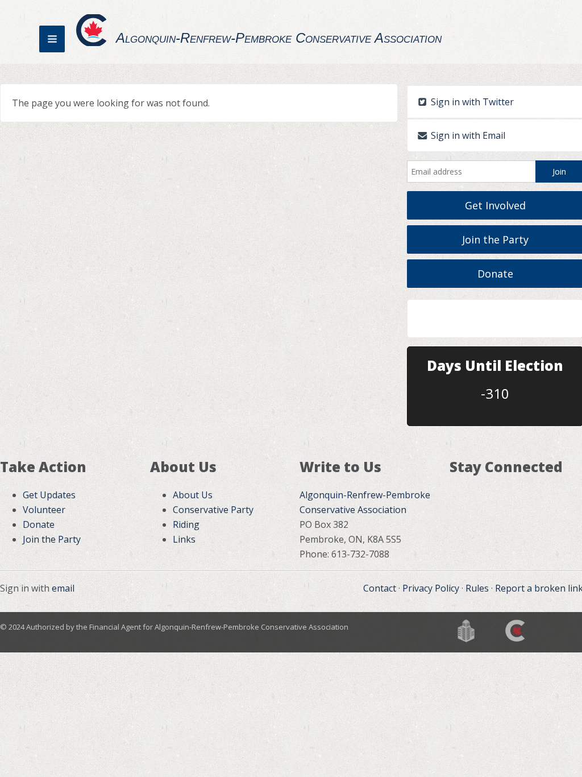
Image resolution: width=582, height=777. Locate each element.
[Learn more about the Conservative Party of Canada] (516, 630)
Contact (379, 588)
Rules (477, 588)
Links (184, 539)
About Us (193, 495)
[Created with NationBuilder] (466, 630)
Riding (186, 524)
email (63, 588)
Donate (39, 524)
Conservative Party (213, 509)
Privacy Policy (430, 588)
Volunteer (44, 509)
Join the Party (52, 539)
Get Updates (49, 495)
